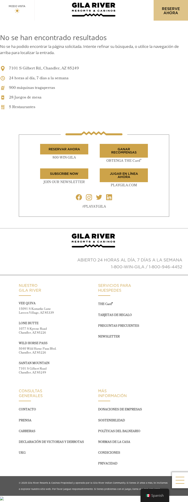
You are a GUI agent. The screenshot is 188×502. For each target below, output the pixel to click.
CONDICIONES (109, 452)
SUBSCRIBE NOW (64, 173)
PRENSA (25, 420)
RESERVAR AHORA (64, 149)
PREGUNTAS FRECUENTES (118, 325)
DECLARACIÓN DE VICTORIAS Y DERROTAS (51, 442)
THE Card (105, 304)
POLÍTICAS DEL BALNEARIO (119, 431)
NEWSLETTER (109, 336)
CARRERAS (27, 431)
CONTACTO (27, 409)
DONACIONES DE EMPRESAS (120, 409)
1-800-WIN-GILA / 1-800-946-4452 (146, 267)
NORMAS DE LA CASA (114, 442)
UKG (22, 452)
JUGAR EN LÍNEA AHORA (124, 175)
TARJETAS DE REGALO (115, 315)
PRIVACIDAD (107, 463)
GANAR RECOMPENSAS (124, 151)
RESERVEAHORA (171, 10)
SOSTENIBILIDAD (111, 420)
